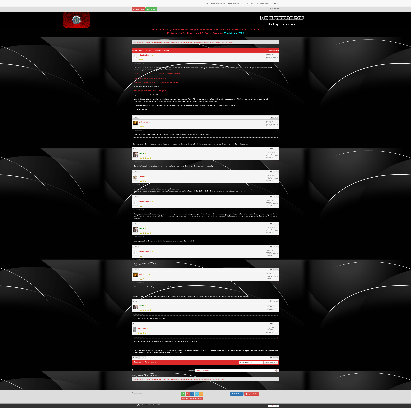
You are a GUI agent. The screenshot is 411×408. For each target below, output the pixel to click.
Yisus (141, 176)
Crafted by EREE (146, 405)
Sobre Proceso (214, 33)
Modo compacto (274, 50)
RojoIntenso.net (138, 42)
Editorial (172, 33)
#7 (277, 259)
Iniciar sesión (139, 9)
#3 (277, 162)
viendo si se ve (145, 55)
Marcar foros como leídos (193, 398)
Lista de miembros (264, 3)
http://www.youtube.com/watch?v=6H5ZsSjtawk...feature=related (156, 82)
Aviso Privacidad (237, 29)
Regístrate (152, 9)
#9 (277, 314)
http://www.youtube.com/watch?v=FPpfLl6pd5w (150, 91)
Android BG (156, 405)
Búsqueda (249, 3)
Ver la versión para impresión (141, 370)
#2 (277, 130)
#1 (277, 63)
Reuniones (206, 29)
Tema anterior (139, 362)
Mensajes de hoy (236, 3)
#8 (277, 282)
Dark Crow (142, 328)
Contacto (220, 29)
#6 (277, 237)
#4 (277, 184)
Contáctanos (237, 394)
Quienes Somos (179, 29)
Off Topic (229, 42)
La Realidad (186, 33)
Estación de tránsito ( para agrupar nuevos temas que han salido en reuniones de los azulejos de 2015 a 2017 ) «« (185, 42)
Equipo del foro (252, 394)
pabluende (143, 122)
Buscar (164, 29)
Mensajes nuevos (219, 3)
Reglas (194, 29)
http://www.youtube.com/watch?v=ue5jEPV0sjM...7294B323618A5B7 (157, 74)
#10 (277, 337)
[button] (276, 3)
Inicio (155, 29)
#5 (277, 209)
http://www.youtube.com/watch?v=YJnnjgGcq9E (150, 78)
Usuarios (254, 29)
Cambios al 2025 (234, 33)
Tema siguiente (150, 362)
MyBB (139, 405)
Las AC (199, 33)
